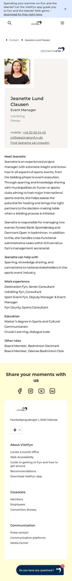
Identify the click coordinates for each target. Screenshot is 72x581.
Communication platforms (28, 537)
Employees (17, 504)
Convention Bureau (23, 509)
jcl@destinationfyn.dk (27, 137)
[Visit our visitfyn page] (30, 391)
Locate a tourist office (24, 452)
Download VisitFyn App (26, 476)
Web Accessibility (22, 457)
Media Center (19, 543)
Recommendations (23, 471)
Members (16, 499)
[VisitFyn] (21, 409)
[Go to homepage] (36, 23)
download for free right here (23, 14)
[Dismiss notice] (65, 9)
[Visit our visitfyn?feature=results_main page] (41, 391)
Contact (13, 40)
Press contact (19, 532)
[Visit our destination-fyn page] (52, 391)
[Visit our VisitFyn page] (19, 391)
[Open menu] (62, 23)
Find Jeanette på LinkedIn (30, 143)
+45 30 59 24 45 (34, 132)
